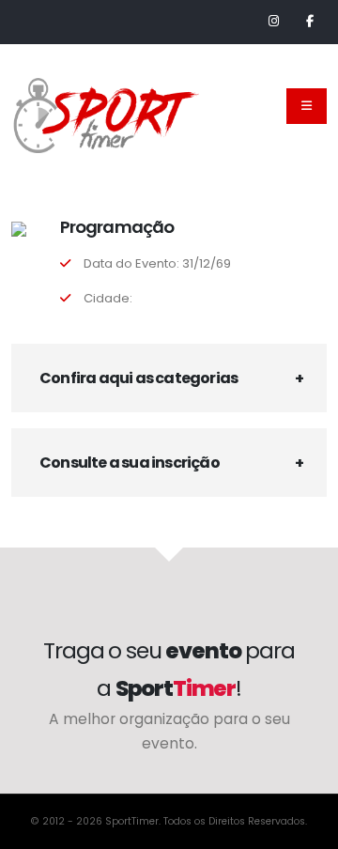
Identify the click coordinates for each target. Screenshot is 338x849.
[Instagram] (273, 21)
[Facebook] (310, 21)
